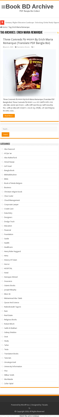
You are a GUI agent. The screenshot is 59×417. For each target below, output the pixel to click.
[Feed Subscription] (58, 33)
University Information (13, 366)
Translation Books (23, 47)
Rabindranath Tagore (12, 307)
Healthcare (8, 247)
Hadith (6, 243)
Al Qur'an (8, 153)
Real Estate (8, 315)
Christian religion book (13, 192)
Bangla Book (9, 170)
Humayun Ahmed (11, 277)
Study (6, 341)
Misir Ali (7, 294)
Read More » (9, 116)
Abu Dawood (9, 149)
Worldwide (8, 379)
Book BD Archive (30, 6)
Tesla (6, 349)
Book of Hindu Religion (13, 183)
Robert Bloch (9, 324)
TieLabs (45, 405)
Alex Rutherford (10, 158)
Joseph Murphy (10, 290)
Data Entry (8, 213)
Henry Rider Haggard (12, 251)
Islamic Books (9, 285)
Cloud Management (12, 200)
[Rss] (29, 408)
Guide (6, 239)
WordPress (25, 405)
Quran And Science (11, 303)
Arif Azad (8, 166)
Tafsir (6, 345)
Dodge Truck (9, 222)
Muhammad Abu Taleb (13, 298)
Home (4, 27)
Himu (6, 256)
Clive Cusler (8, 196)
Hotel (6, 273)
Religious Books (10, 320)
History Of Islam (10, 260)
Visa (5, 371)
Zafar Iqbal (8, 383)
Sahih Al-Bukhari (10, 328)
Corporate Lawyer (11, 204)
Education (8, 226)
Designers (8, 217)
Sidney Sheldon (10, 332)
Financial (7, 230)
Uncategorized (10, 362)
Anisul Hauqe (9, 162)
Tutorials (7, 358)
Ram (6, 311)
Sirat (6, 337)
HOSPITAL (8, 268)
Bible (6, 179)
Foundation (8, 234)
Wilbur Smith (9, 375)
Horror (7, 264)
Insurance (8, 281)
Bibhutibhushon (10, 175)
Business (7, 187)
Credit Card (8, 209)
